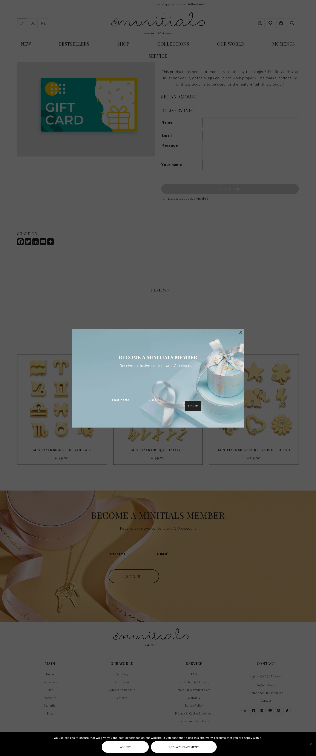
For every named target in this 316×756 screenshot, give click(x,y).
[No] (310, 744)
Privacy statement (184, 747)
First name (120, 400)
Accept (125, 747)
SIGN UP (193, 406)
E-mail (154, 400)
